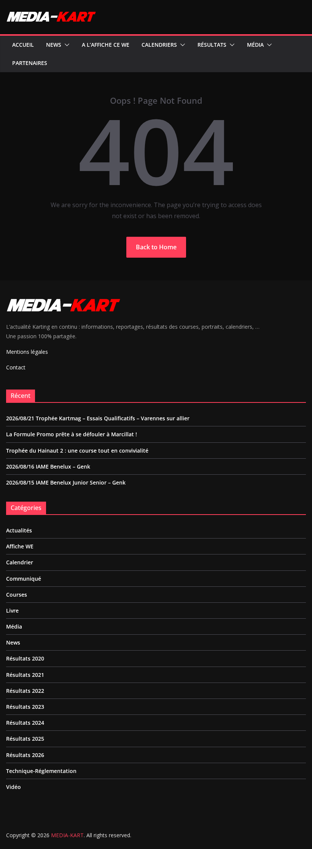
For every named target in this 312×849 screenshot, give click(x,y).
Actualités (19, 530)
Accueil (23, 44)
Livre (12, 610)
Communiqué (23, 578)
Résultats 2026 (25, 755)
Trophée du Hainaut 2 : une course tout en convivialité (77, 450)
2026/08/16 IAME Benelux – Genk (48, 466)
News (53, 44)
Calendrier (19, 562)
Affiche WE (19, 546)
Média (255, 44)
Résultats (211, 44)
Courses (16, 594)
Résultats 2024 (25, 722)
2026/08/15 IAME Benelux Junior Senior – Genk (66, 482)
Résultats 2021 (25, 674)
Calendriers (159, 44)
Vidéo (13, 786)
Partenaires (29, 63)
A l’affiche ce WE (105, 44)
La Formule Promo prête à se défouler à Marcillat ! (71, 434)
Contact (15, 367)
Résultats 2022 (25, 690)
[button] (65, 45)
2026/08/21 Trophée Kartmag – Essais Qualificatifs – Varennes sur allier (97, 418)
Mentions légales (27, 351)
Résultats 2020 (25, 658)
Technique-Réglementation (41, 771)
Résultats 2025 (25, 738)
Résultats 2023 (25, 706)
